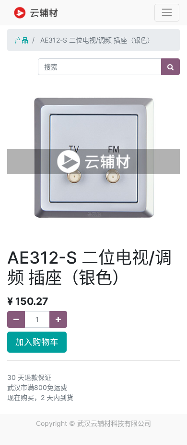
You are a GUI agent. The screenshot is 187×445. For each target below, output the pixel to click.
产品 (21, 40)
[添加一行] (58, 319)
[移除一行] (16, 319)
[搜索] (170, 66)
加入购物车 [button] (36, 342)
